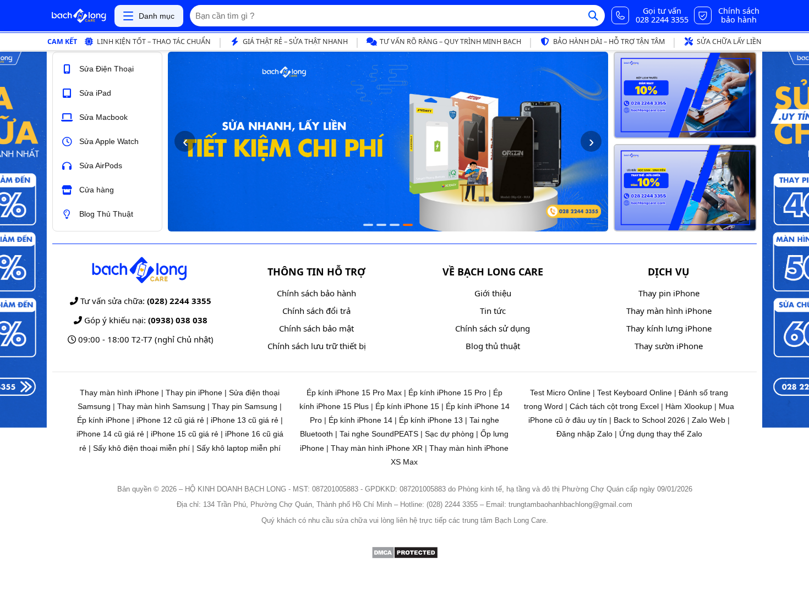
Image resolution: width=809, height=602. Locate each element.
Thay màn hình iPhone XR (377, 448)
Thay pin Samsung (244, 406)
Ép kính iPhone (103, 420)
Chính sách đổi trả (316, 310)
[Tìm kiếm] (593, 15)
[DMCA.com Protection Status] (404, 556)
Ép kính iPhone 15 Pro (447, 392)
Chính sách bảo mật (316, 328)
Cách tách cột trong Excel (614, 406)
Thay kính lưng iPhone (669, 328)
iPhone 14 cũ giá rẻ (110, 433)
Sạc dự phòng (449, 433)
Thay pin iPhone (668, 293)
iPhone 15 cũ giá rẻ (184, 433)
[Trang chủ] (79, 16)
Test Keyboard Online (634, 392)
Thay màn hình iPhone (669, 310)
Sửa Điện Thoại (106, 68)
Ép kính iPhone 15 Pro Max (354, 392)
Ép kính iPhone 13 (431, 420)
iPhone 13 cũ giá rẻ (244, 420)
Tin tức (493, 310)
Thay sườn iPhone (669, 345)
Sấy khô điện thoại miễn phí (141, 448)
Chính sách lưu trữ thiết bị (316, 345)
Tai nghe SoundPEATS (379, 433)
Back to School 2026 (649, 420)
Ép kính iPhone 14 (360, 420)
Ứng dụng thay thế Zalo (660, 433)
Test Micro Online (560, 392)
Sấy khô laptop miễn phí (238, 448)
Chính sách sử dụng (492, 328)
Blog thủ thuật (493, 345)
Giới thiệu (492, 293)
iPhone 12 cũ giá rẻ (170, 420)
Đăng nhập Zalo (584, 433)
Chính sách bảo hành (316, 293)
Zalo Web (708, 420)
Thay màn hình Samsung (161, 406)
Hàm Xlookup (688, 406)
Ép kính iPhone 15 (407, 406)
